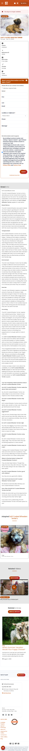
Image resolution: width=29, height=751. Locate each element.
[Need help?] (3, 748)
